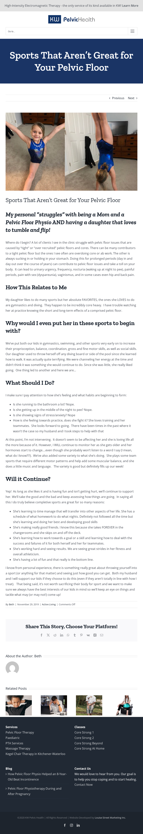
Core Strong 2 (84, 738)
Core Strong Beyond (88, 743)
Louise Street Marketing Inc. (110, 817)
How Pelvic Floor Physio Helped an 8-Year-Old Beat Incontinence (37, 776)
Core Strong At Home (89, 748)
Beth (11, 604)
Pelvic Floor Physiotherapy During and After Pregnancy (34, 791)
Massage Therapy (18, 748)
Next (131, 98)
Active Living (49, 604)
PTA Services (14, 743)
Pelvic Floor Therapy (20, 732)
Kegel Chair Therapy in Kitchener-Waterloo (35, 754)
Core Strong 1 (84, 732)
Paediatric (13, 738)
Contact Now (83, 785)
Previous (118, 98)
